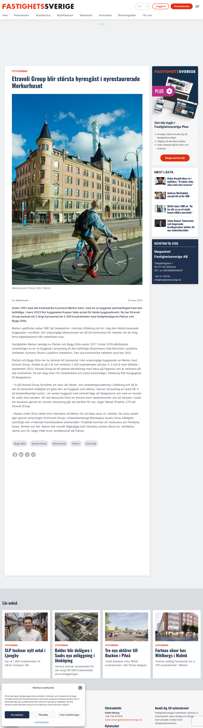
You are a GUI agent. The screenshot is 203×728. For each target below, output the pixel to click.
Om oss (147, 15)
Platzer (75, 443)
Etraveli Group (39, 443)
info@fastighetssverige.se (167, 279)
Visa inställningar (69, 714)
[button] (80, 687)
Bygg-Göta (20, 443)
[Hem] (38, 6)
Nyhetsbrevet (65, 15)
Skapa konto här (175, 158)
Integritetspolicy (42, 722)
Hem (5, 15)
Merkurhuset (59, 443)
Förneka (43, 714)
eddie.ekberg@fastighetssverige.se (123, 719)
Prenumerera (21, 15)
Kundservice (43, 15)
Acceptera (17, 714)
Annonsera (105, 15)
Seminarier (86, 15)
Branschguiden (127, 15)
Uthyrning (19, 71)
